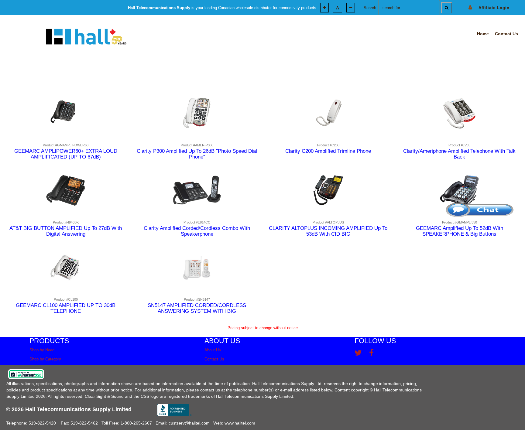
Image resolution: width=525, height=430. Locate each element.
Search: (370, 7)
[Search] (446, 7)
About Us (212, 350)
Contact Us (214, 359)
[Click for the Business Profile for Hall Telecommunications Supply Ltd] (174, 410)
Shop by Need (41, 350)
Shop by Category (45, 359)
